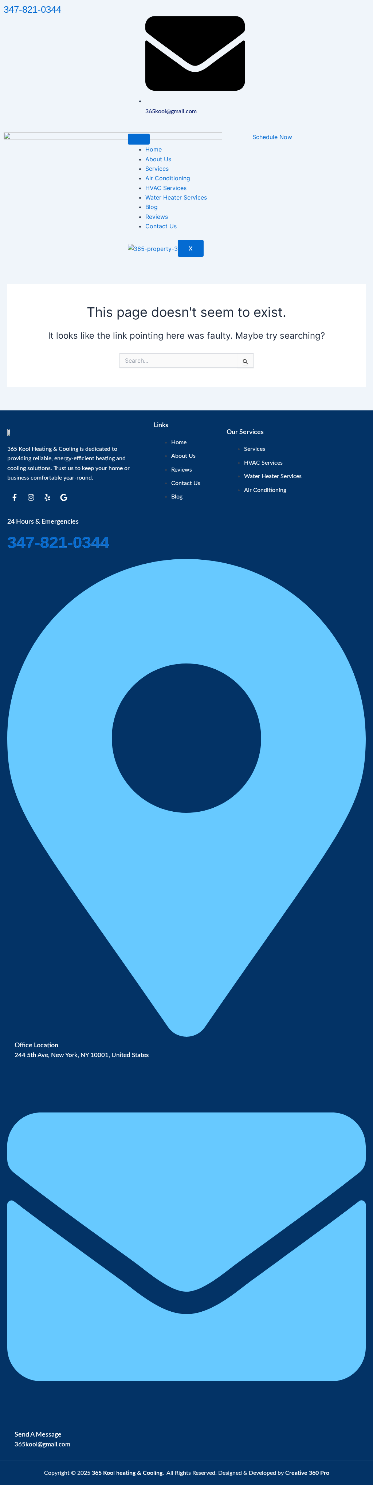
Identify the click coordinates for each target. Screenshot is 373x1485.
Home (153, 149)
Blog (151, 206)
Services (157, 168)
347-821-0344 (32, 9)
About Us (158, 159)
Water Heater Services (176, 197)
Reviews (156, 216)
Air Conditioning (167, 178)
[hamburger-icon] (139, 139)
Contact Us (161, 226)
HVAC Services (165, 188)
